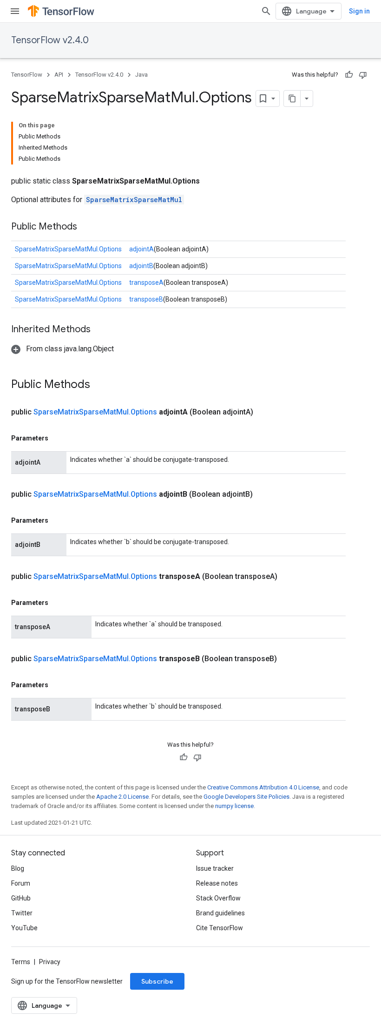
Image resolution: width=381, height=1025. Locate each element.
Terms (20, 962)
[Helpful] (349, 75)
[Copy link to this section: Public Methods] (86, 227)
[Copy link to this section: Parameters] (57, 438)
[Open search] (266, 11)
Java (141, 74)
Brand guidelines (220, 913)
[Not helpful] (363, 75)
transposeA (146, 282)
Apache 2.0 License (122, 796)
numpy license (234, 805)
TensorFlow (26, 74)
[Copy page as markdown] (292, 98)
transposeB (146, 299)
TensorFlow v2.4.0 (50, 40)
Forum (20, 883)
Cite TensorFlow (219, 928)
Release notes (217, 883)
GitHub (21, 898)
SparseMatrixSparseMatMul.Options (68, 249)
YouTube (24, 928)
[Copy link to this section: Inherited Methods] (100, 329)
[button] (62, 348)
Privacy (49, 962)
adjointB (141, 265)
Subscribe (157, 981)
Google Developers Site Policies (246, 796)
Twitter (22, 913)
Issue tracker (215, 868)
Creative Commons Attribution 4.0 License (263, 787)
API (58, 74)
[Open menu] (15, 11)
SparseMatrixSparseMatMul (134, 199)
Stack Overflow (218, 898)
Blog (17, 868)
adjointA (141, 249)
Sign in (359, 11)
